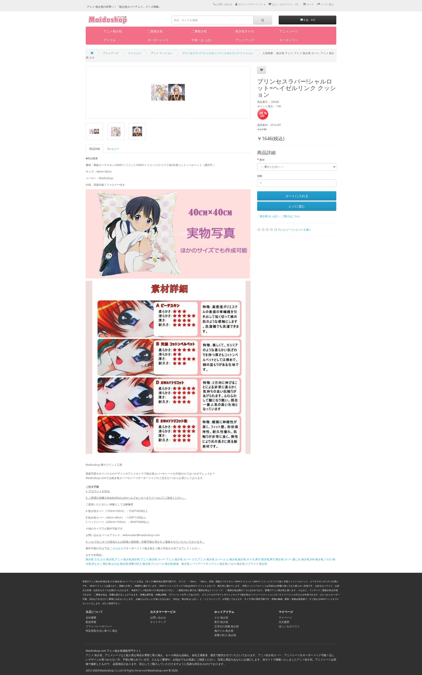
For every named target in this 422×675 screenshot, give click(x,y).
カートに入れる (296, 196)
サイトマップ (158, 622)
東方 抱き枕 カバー (281, 559)
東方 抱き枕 (262, 559)
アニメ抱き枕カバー (270, 655)
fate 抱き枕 (316, 559)
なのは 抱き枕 (119, 564)
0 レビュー (284, 229)
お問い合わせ (158, 617)
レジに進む (297, 206)
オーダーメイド (158, 40)
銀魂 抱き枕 (181, 564)
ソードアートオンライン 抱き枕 (208, 564)
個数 (259, 176)
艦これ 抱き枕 (301, 559)
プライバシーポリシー (99, 626)
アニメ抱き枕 (113, 31)
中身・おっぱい (202, 40)
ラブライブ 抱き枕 (256, 564)
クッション (134, 53)
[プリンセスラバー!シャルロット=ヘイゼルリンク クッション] (168, 92)
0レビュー (113, 149)
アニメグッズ (244, 40)
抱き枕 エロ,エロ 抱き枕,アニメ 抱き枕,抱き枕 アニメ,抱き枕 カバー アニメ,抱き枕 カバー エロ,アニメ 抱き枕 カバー (154, 559)
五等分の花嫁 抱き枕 (226, 626)
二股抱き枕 (155, 31)
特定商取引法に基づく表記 (101, 631)
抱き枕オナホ (244, 31)
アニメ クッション (162, 53)
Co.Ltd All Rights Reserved (131, 670)
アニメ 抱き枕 (94, 655)
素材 (262, 160)
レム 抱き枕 (230, 559)
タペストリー (288, 40)
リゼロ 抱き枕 (236, 564)
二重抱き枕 (199, 31)
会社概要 (91, 617)
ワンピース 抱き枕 (162, 564)
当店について (94, 612)
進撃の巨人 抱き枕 (139, 564)
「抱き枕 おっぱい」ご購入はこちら (278, 216)
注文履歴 (284, 622)
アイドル (110, 40)
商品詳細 (94, 149)
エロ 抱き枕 (221, 617)
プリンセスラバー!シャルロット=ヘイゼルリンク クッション (217, 53)
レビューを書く (302, 229)
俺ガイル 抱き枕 (223, 631)
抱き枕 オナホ (246, 559)
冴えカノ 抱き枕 (101, 564)
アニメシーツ (288, 31)
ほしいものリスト (289, 626)
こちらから (116, 548)
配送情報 (91, 622)
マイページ (285, 617)
